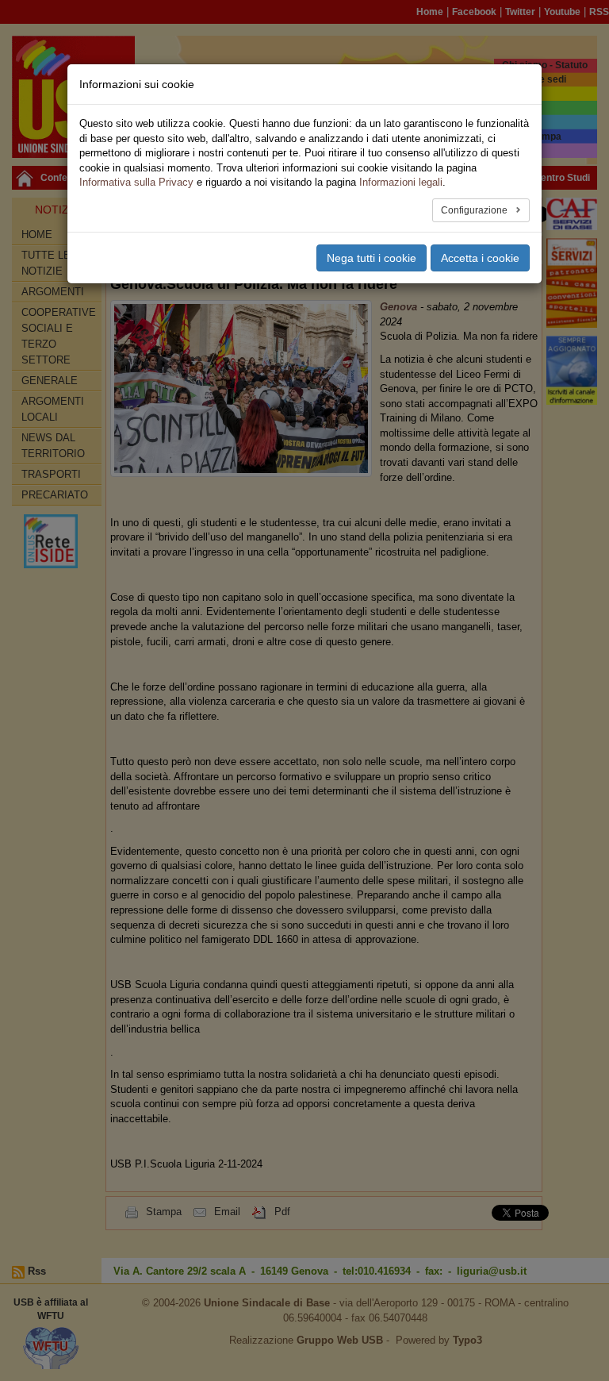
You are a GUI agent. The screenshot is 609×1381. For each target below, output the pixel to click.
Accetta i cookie (480, 258)
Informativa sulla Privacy (136, 182)
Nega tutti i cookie (371, 258)
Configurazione (475, 210)
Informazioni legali (400, 182)
